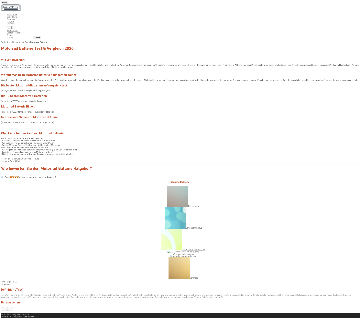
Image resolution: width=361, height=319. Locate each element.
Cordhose (194, 278)
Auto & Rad (12, 15)
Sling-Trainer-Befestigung (193, 249)
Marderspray (194, 206)
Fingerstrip (189, 254)
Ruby (3, 317)
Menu (4, 3)
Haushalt (11, 28)
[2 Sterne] (11, 177)
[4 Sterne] (15, 177)
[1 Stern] (5, 177)
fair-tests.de (33, 159)
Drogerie (10, 21)
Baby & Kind (12, 17)
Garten (10, 26)
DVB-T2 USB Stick (9, 282)
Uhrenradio (6, 284)
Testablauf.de (7, 310)
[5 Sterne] (18, 177)
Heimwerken (12, 30)
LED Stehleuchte (191, 252)
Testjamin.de (7, 308)
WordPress (29, 317)
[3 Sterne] (13, 177)
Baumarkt (11, 19)
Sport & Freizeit (13, 33)
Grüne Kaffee (190, 256)
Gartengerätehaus (194, 228)
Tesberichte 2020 (9, 42)
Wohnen (10, 35)
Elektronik (11, 24)
